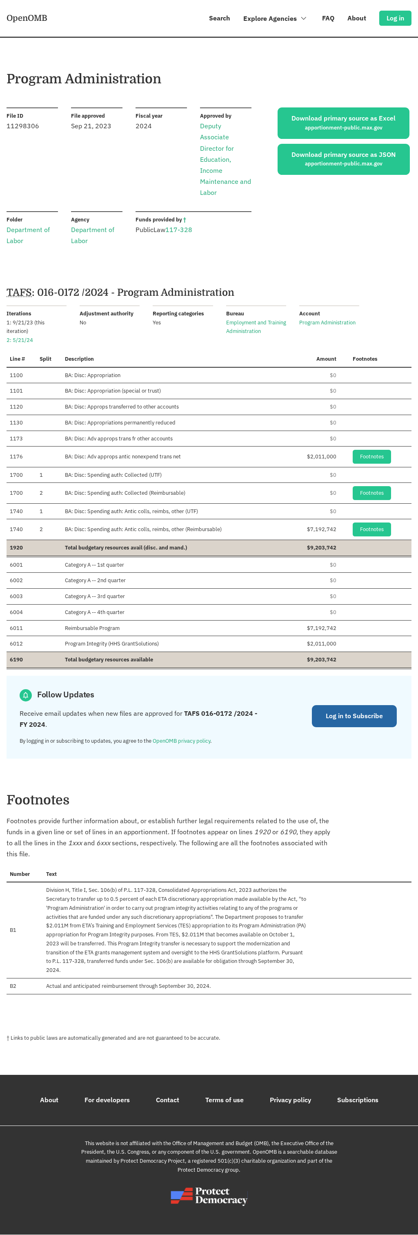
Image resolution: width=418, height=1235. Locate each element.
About (356, 18)
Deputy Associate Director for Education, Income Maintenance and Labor (225, 159)
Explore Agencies (270, 18)
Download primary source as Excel (343, 122)
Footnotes (372, 456)
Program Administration (327, 322)
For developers (107, 1100)
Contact (167, 1100)
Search (219, 18)
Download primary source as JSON (343, 158)
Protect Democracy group (208, 1169)
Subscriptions (357, 1100)
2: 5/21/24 (20, 340)
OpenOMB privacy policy (181, 740)
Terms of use (224, 1100)
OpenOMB (27, 18)
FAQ (328, 18)
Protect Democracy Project (152, 1160)
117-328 (178, 230)
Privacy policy (290, 1100)
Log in (395, 18)
